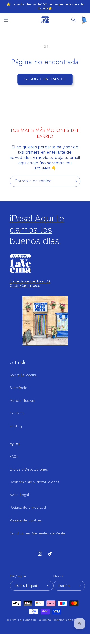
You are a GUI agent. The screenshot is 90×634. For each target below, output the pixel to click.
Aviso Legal (19, 495)
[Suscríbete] (75, 181)
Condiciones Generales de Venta (37, 533)
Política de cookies (26, 520)
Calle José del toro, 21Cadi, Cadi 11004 (30, 283)
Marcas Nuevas (22, 400)
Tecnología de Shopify (67, 619)
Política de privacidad (28, 507)
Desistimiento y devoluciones (35, 482)
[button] (6, 19)
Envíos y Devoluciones (29, 469)
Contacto (17, 413)
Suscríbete (18, 388)
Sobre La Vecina (23, 375)
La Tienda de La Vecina (34, 619)
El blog (16, 426)
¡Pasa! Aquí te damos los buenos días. (37, 229)
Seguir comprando (45, 79)
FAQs (14, 456)
